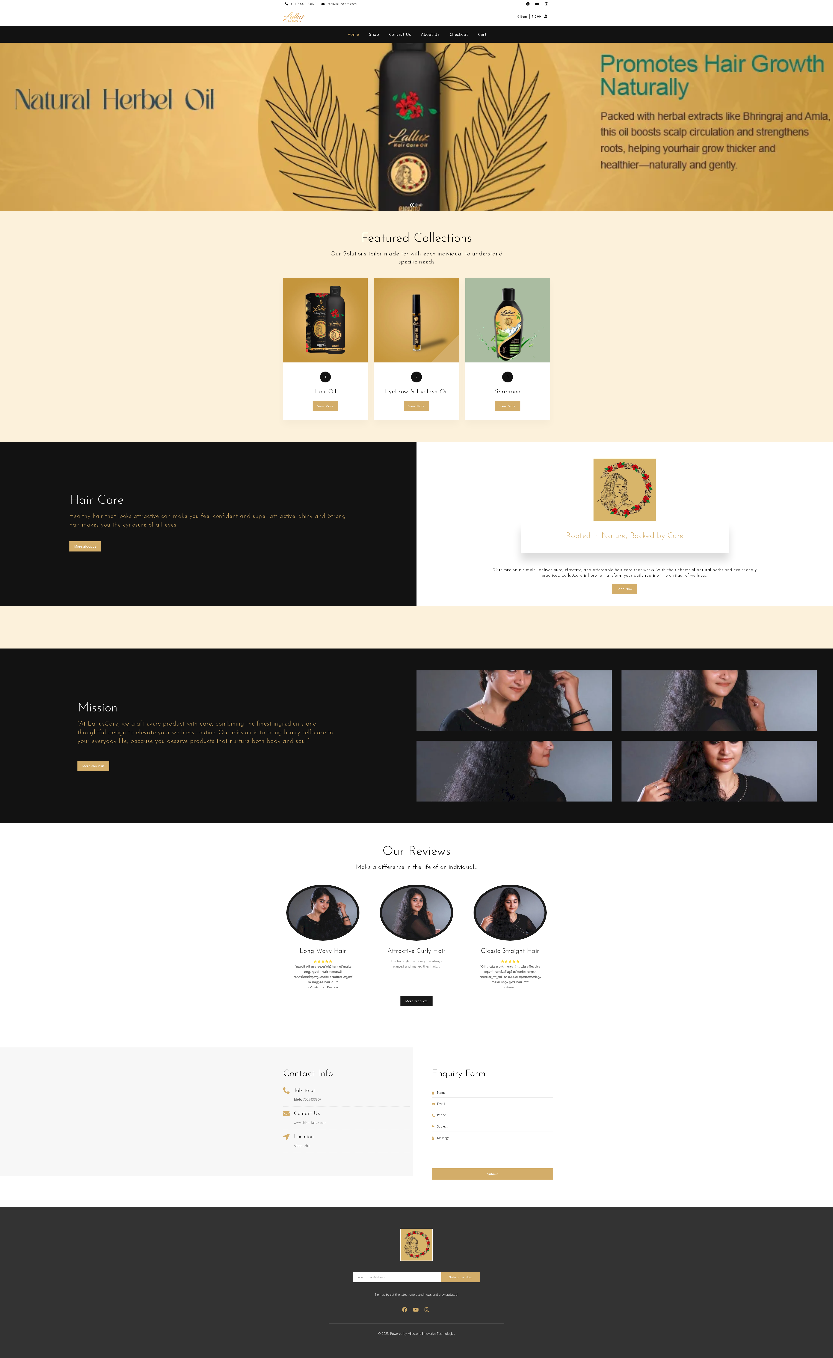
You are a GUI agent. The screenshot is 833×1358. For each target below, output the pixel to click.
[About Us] (325, 320)
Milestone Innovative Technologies (431, 1334)
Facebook (528, 4)
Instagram (547, 4)
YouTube (537, 4)
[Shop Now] (416, 320)
